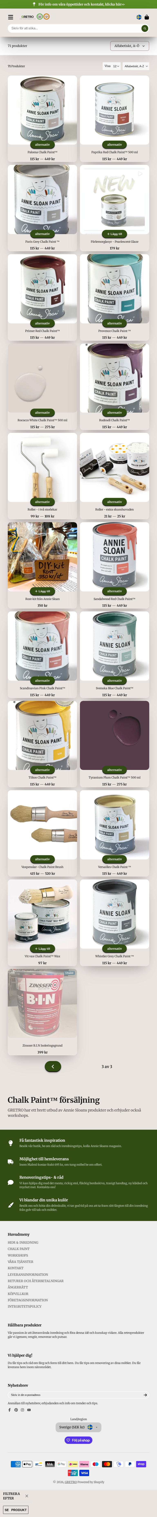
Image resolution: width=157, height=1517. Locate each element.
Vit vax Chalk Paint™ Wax (42, 922)
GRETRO (71, 1482)
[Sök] (144, 28)
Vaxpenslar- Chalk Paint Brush (42, 833)
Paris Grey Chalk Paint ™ (42, 208)
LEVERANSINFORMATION (28, 1275)
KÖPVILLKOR (18, 1294)
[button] (136, 66)
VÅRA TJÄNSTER (20, 1262)
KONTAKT (16, 1268)
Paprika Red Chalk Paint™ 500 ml (114, 119)
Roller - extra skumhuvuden (114, 476)
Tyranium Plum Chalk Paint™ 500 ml (114, 744)
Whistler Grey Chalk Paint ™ (114, 922)
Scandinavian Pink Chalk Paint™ (42, 654)
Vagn (146, 17)
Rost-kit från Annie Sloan (42, 565)
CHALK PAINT (19, 1249)
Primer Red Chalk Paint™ (42, 297)
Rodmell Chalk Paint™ (114, 387)
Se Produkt (16, 1510)
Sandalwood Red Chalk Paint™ (114, 565)
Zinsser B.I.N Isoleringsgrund (42, 1012)
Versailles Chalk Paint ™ (114, 833)
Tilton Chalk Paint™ (42, 744)
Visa (108, 66)
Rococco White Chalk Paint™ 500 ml (42, 387)
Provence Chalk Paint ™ (114, 297)
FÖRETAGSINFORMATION (28, 1300)
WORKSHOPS (18, 1255)
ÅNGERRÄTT (18, 1287)
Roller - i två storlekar (42, 476)
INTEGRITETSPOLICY (24, 1306)
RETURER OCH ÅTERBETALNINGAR (36, 1281)
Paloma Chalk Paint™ (42, 119)
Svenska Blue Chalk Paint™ (114, 654)
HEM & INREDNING (23, 1242)
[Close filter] (27, 1496)
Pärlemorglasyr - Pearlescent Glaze (114, 208)
